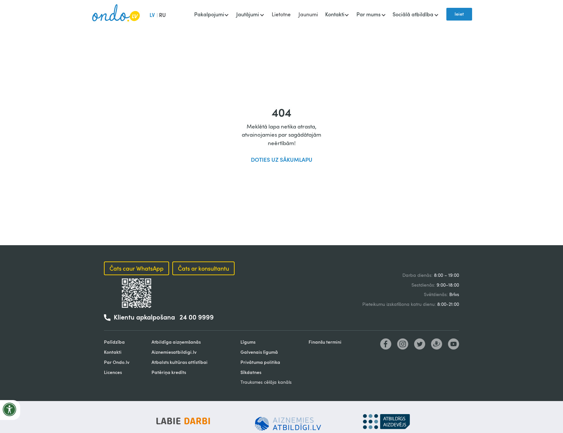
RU (162, 15)
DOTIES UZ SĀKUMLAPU (281, 159)
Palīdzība (114, 342)
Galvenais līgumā (259, 352)
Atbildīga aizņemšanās (176, 342)
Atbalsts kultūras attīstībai (180, 362)
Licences (113, 372)
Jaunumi (308, 14)
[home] (116, 14)
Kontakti (113, 352)
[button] (211, 15)
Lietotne (281, 14)
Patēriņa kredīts (169, 372)
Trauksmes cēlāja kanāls (266, 382)
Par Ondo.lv (116, 362)
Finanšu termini (325, 342)
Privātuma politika (260, 362)
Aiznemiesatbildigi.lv (174, 352)
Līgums (247, 342)
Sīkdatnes (250, 372)
